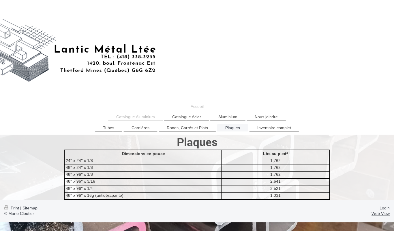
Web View (381, 213)
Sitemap (29, 208)
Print (15, 208)
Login (385, 208)
